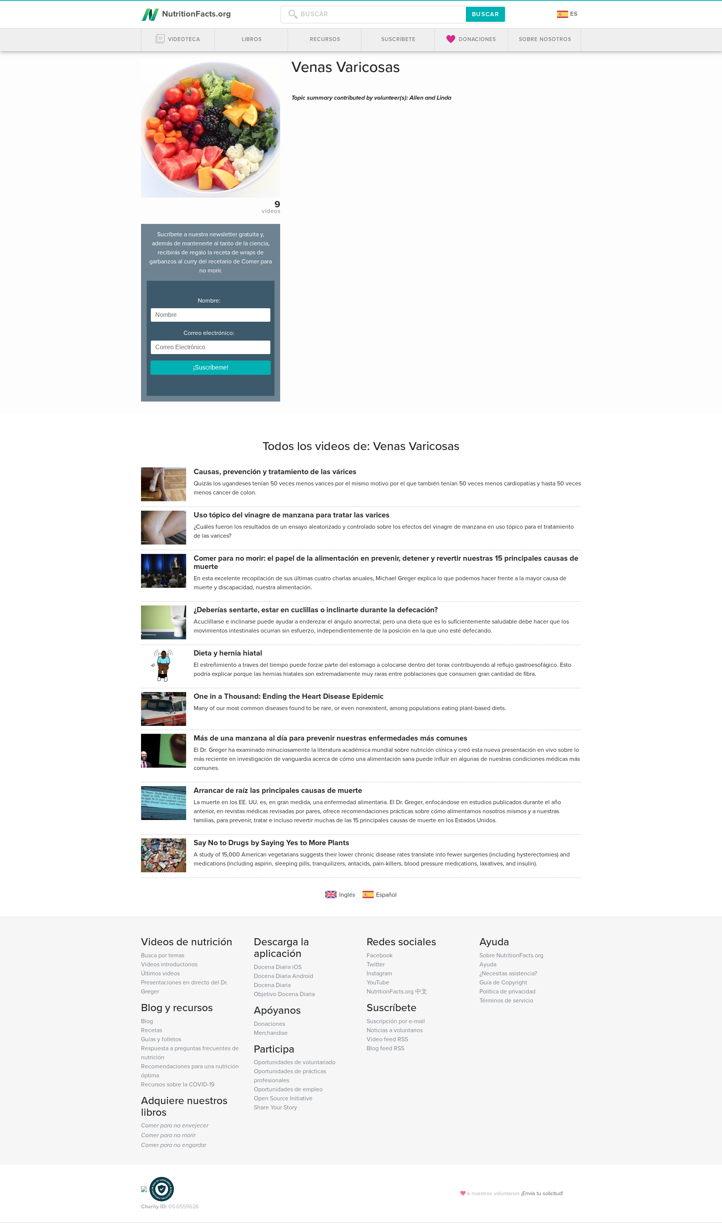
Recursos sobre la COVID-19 (177, 1084)
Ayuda (487, 964)
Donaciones (269, 1023)
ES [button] (573, 13)
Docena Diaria (272, 985)
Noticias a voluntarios (395, 1030)
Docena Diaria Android (283, 976)
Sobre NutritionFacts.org (511, 955)
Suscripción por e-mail (396, 1021)
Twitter (376, 964)
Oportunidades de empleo (288, 1089)
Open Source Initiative (283, 1098)
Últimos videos (160, 973)
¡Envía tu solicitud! (542, 1193)
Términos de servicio (506, 1000)
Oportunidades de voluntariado (294, 1062)
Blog (147, 1021)
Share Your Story (275, 1107)
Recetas (151, 1030)
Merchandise (271, 1032)
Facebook (380, 955)
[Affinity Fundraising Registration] (162, 1189)
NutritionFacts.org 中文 (397, 991)
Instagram (379, 973)
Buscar (485, 14)
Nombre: (211, 300)
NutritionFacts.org (195, 14)
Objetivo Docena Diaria (284, 994)
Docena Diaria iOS (278, 967)
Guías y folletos (161, 1039)
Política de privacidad (507, 991)
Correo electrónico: (211, 333)
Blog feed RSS (385, 1048)
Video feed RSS (387, 1039)
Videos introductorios (169, 964)
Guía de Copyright (503, 982)
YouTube (378, 982)
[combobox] (373, 14)
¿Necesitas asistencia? (508, 973)
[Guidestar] (144, 1189)
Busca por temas (162, 955)
